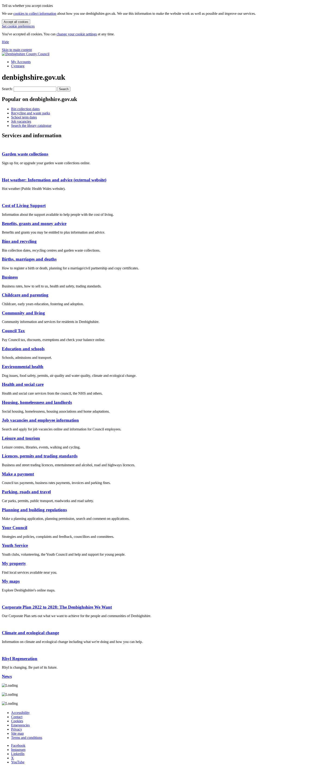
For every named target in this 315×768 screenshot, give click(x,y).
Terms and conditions (26, 738)
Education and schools (23, 348)
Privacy (16, 729)
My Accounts (21, 62)
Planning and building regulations (34, 509)
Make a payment (18, 474)
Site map (17, 733)
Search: (7, 89)
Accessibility (20, 713)
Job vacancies (21, 121)
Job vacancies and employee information (40, 420)
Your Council (14, 527)
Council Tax (13, 330)
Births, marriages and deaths (29, 259)
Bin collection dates (25, 109)
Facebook (18, 745)
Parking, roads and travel (26, 491)
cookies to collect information (34, 13)
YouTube (17, 762)
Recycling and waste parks (30, 113)
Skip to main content (17, 50)
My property (14, 563)
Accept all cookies (16, 22)
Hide (5, 42)
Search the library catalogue (31, 126)
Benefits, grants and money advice (34, 223)
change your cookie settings (76, 34)
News (7, 676)
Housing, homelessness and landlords (37, 402)
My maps (11, 581)
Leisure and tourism (21, 438)
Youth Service (15, 545)
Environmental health (22, 366)
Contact (16, 717)
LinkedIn (17, 754)
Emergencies (20, 725)
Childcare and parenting (25, 295)
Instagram (18, 750)
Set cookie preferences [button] (18, 26)
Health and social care (23, 384)
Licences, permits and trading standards (39, 456)
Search (63, 89)
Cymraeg (17, 66)
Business (10, 277)
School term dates (24, 117)
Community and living (23, 313)
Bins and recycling (19, 241)
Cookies (17, 721)
